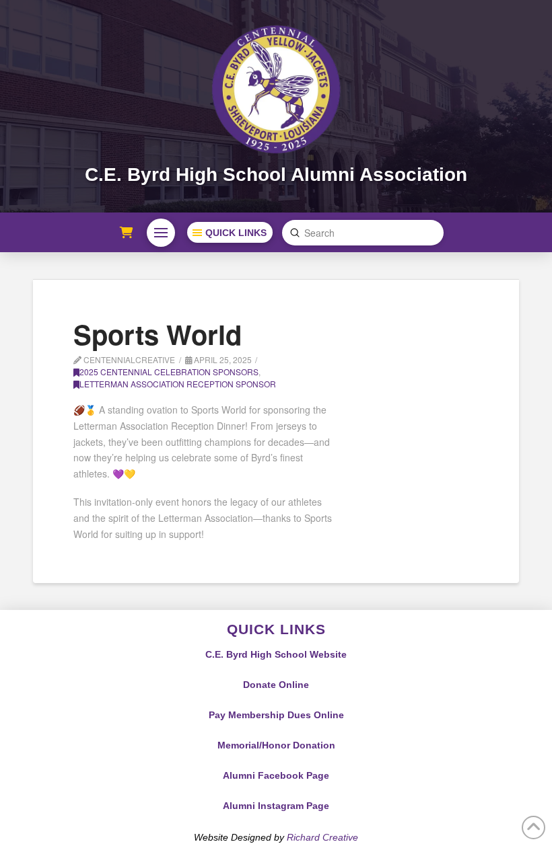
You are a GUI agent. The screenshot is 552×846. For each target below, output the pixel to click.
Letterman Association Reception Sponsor (177, 383)
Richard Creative (322, 837)
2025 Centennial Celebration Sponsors (168, 371)
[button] (161, 233)
